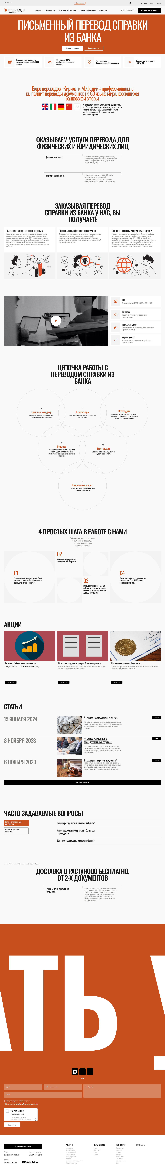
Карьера (119, 1154)
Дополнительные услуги (74, 1161)
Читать (156, 717)
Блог (117, 1163)
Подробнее (11, 682)
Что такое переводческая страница (100, 717)
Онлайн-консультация (149, 10)
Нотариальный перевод (67, 10)
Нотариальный (71, 1152)
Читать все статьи (82, 782)
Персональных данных (30, 1104)
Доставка (144, 3)
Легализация (50, 10)
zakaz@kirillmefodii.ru (11, 1155)
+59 (77, 106)
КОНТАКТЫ (140, 1145)
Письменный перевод (87, 10)
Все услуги (103, 10)
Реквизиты (119, 1159)
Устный (68, 1159)
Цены (95, 1152)
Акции (151, 3)
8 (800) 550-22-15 (127, 10)
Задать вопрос (93, 48)
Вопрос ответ (120, 1161)
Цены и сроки (80, 3)
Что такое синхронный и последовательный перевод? (98, 740)
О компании (120, 1148)
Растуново (7, 2)
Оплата (159, 3)
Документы (120, 1157)
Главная (6, 864)
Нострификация (71, 1157)
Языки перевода (71, 1163)
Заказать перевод (72, 48)
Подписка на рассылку (23, 1146)
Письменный (14, 864)
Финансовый (23, 864)
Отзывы (118, 1152)
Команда (119, 1150)
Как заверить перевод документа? (100, 760)
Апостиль (38, 10)
